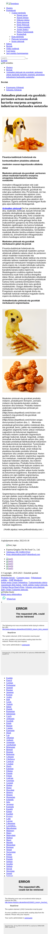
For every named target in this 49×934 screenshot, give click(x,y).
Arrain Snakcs (22, 29)
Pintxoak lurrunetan (19, 39)
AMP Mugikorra (15, 580)
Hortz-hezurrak (23, 22)
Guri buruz (10, 51)
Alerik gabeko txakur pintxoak (34, 585)
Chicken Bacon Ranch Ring (12, 587)
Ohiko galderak (12, 48)
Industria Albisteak (14, 90)
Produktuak (11, 10)
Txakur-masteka (23, 27)
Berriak (9, 46)
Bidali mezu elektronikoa (11, 594)
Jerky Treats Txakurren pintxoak (14, 589)
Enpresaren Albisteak (15, 87)
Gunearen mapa (23, 578)
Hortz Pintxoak (23, 25)
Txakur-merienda (18, 13)
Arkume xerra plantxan (34, 587)
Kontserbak (21, 34)
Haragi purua (22, 15)
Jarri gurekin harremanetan (17, 53)
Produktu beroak (8, 578)
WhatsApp (11, 599)
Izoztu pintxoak (17, 41)
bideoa (9, 44)
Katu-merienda (17, 36)
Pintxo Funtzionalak (25, 32)
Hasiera (9, 8)
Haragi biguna (22, 17)
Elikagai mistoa (23, 20)
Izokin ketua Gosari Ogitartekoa (14, 582)
